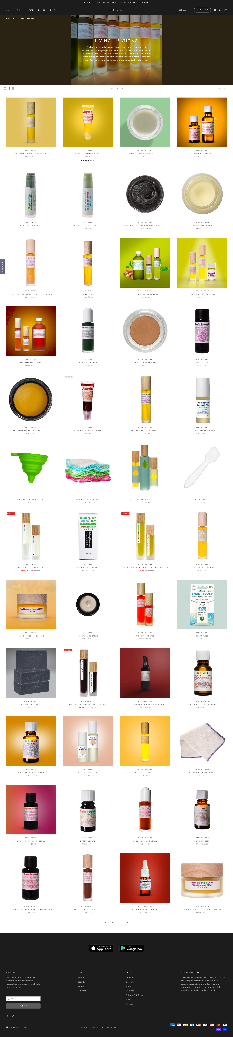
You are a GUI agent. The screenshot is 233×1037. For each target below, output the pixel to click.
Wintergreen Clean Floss (88, 568)
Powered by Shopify (109, 1027)
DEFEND (41, 10)
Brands (81, 982)
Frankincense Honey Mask (31, 636)
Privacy (129, 1004)
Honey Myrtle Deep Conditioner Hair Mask (202, 909)
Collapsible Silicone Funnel (31, 499)
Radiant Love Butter (202, 226)
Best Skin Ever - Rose (30, 362)
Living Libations (27, 18)
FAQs (128, 986)
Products (82, 986)
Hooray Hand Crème (88, 636)
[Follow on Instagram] (13, 1016)
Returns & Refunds (134, 995)
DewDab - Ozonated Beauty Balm (145, 154)
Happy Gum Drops (202, 154)
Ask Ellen (203, 10)
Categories (83, 990)
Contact (130, 990)
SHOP (8, 10)
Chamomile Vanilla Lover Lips (88, 226)
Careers (130, 982)
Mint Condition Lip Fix (31, 226)
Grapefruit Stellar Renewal (31, 841)
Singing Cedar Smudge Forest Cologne (88, 704)
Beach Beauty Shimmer (145, 362)
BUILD (18, 10)
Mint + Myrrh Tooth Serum (30, 773)
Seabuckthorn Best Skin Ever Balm (30, 431)
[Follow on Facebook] (7, 1016)
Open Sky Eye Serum (88, 362)
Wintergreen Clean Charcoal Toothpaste (145, 226)
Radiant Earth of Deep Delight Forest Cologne (145, 568)
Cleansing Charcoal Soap (31, 704)
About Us (130, 977)
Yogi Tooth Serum (202, 841)
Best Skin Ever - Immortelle (145, 431)
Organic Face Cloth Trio (87, 499)
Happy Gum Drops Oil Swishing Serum (145, 704)
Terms (129, 999)
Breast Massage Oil (202, 362)
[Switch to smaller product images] (9, 88)
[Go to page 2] (127, 922)
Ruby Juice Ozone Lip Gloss (87, 431)
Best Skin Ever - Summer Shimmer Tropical (30, 294)
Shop (15, 18)
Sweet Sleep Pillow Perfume (31, 568)
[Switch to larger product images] (5, 88)
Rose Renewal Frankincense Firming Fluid (31, 909)
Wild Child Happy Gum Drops (202, 704)
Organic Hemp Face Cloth (202, 773)
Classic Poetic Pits (87, 773)
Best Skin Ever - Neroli (202, 568)
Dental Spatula (202, 499)
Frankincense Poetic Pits (202, 431)
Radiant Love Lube (145, 636)
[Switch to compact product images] (13, 88)
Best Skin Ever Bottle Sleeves (145, 499)
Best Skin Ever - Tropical (202, 294)
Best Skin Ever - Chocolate (88, 909)
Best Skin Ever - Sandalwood (145, 294)
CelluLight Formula (145, 773)
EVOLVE (53, 10)
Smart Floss (202, 636)
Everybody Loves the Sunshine (30, 154)
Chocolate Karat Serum (145, 841)
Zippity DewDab (87, 841)
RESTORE (29, 10)
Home (8, 18)
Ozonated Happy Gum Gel (87, 154)
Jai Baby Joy (88, 294)
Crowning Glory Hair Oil (145, 909)
